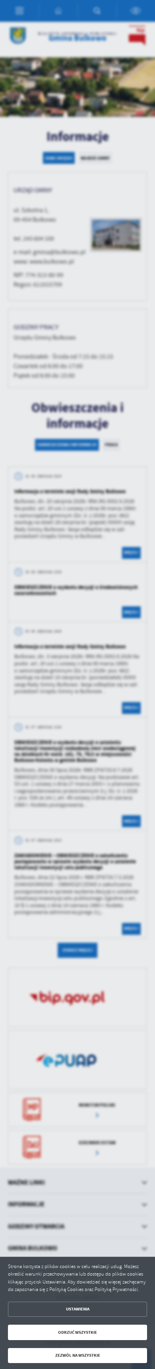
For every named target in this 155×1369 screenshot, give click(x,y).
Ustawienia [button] (77, 1309)
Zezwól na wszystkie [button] (77, 1355)
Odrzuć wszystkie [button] (77, 1332)
